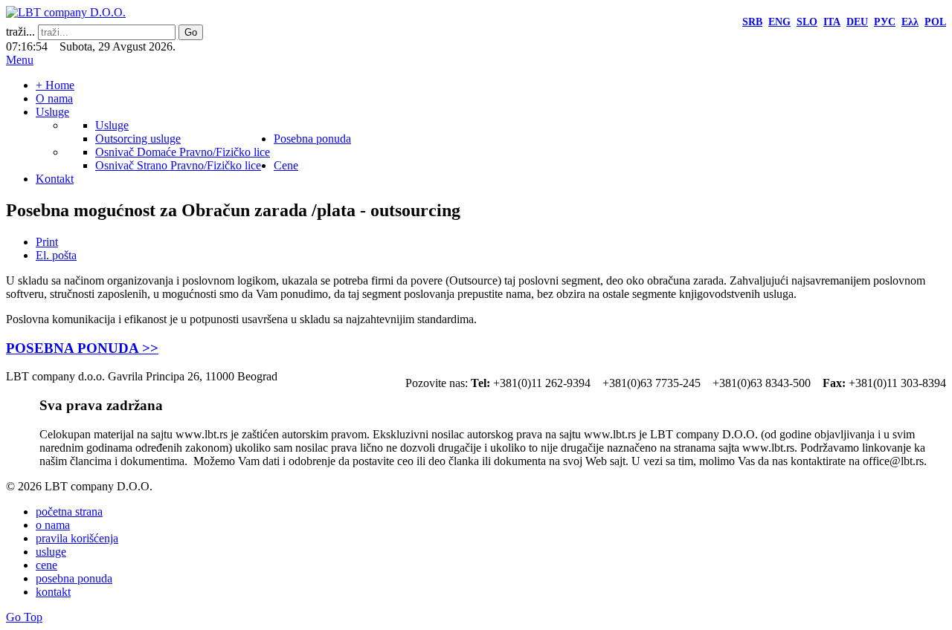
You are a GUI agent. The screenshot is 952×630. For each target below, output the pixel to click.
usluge (51, 551)
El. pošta (56, 255)
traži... (20, 31)
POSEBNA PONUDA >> (82, 348)
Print (47, 242)
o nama (53, 525)
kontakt (53, 591)
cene (46, 565)
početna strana (69, 511)
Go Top (24, 617)
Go (190, 32)
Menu (19, 59)
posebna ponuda (74, 578)
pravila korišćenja (77, 538)
